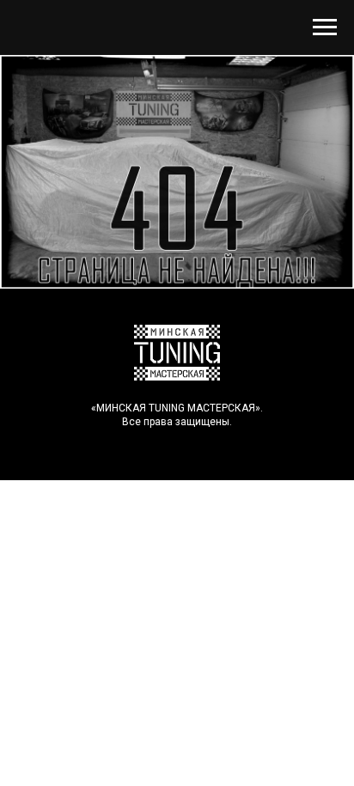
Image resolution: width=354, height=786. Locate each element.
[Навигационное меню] (325, 27)
